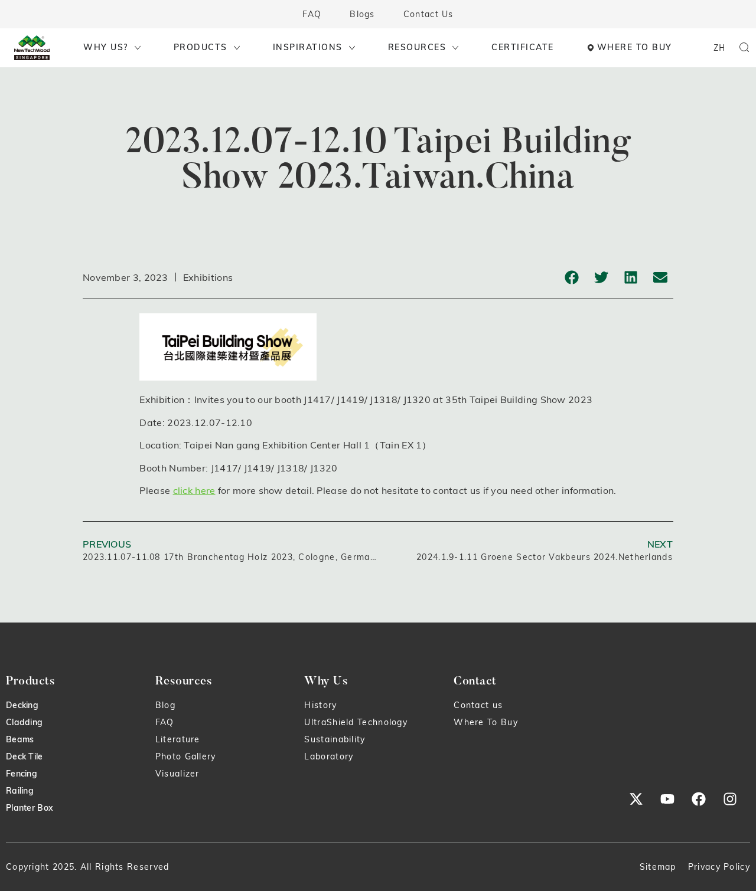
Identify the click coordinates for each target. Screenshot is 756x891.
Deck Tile (24, 756)
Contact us (478, 705)
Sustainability (334, 739)
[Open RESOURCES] (455, 47)
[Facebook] (699, 799)
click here (194, 490)
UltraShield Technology (356, 722)
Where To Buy (486, 722)
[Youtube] (667, 799)
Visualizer (177, 773)
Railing (20, 790)
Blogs (362, 14)
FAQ (311, 14)
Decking (22, 705)
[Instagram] (730, 799)
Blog (165, 705)
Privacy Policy (719, 866)
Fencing (21, 773)
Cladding (24, 722)
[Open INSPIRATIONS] (352, 47)
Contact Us (428, 14)
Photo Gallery (185, 756)
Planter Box (29, 807)
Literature (177, 739)
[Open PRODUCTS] (237, 47)
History (320, 705)
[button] (571, 277)
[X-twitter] (636, 799)
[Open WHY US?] (138, 47)
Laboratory (328, 756)
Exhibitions (208, 277)
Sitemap (658, 866)
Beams (20, 739)
